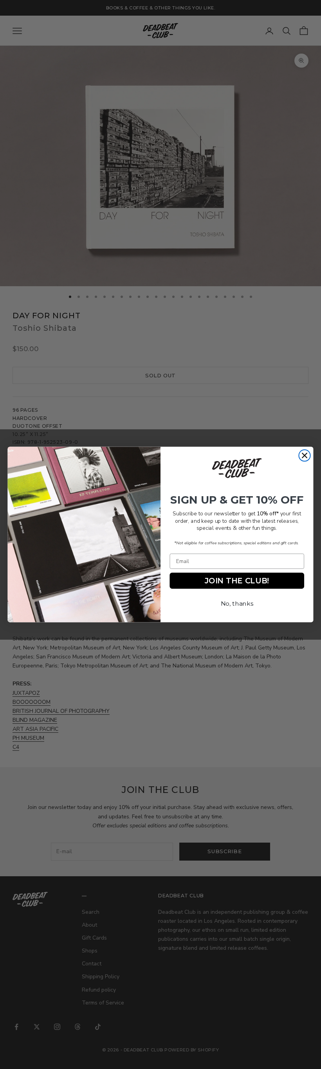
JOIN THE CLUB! (237, 580)
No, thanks (237, 603)
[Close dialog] (304, 455)
